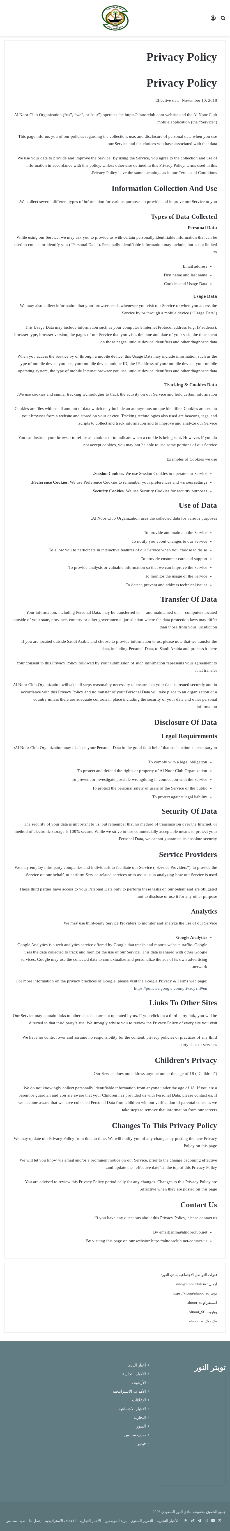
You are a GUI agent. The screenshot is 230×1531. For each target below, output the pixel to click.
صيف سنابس (135, 1435)
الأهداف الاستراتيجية (129, 1391)
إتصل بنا (35, 1521)
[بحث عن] (223, 20)
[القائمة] (7, 20)
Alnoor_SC (197, 1312)
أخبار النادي (137, 1365)
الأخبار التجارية (134, 1374)
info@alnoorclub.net (192, 1284)
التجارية (140, 1417)
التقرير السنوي (141, 1521)
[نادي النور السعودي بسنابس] (115, 18)
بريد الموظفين (116, 1521)
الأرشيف (139, 1383)
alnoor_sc (194, 1302)
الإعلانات (139, 1400)
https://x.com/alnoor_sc (191, 1293)
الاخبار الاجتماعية (132, 1409)
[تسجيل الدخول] (213, 20)
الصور (141, 1426)
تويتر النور (210, 1367)
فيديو (142, 1444)
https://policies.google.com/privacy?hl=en (170, 988)
